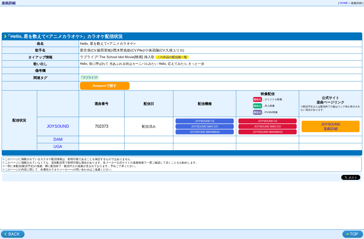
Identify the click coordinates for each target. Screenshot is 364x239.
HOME (344, 2)
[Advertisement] (182, 19)
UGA (57, 146)
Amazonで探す (105, 86)
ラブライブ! (90, 77)
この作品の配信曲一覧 (172, 57)
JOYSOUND (58, 126)
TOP (354, 234)
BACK (14, 234)
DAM (57, 139)
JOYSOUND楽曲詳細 (330, 126)
